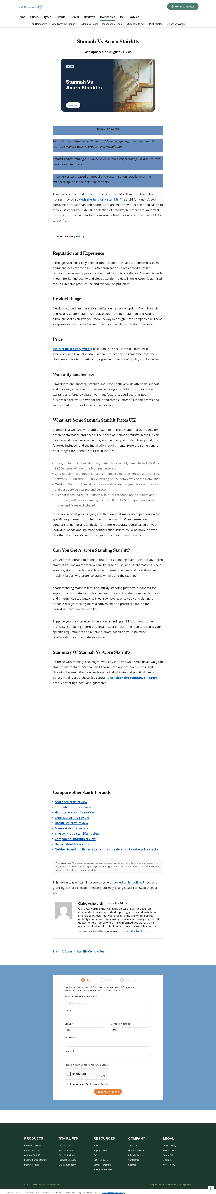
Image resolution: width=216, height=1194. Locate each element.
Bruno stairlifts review (71, 828)
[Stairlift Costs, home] (30, 6)
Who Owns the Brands (63, 24)
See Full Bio (137, 931)
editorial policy (130, 882)
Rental (74, 17)
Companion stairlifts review (75, 839)
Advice (134, 17)
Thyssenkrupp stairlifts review (77, 833)
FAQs (96, 1155)
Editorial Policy (135, 1155)
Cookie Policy (169, 1155)
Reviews (89, 17)
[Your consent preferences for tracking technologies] (211, 1189)
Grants (61, 17)
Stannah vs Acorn (176, 24)
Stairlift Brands (66, 1150)
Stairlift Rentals (31, 1164)
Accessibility (169, 1164)
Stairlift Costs (63, 951)
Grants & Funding (67, 1164)
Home (21, 17)
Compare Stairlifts (102, 1164)
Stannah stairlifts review (73, 807)
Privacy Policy (169, 1145)
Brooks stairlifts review (72, 818)
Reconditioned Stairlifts (35, 1159)
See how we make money (113, 1192)
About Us (132, 1145)
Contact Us (133, 1159)
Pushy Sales (155, 24)
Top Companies (39, 24)
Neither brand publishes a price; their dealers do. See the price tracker (107, 849)
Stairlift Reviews (67, 1155)
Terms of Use (169, 1150)
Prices (34, 17)
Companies (107, 17)
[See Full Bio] (148, 931)
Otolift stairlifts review (71, 823)
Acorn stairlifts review (71, 802)
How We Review (136, 1150)
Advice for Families (103, 1169)
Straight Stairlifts (32, 1145)
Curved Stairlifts (32, 1150)
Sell (122, 17)
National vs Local (89, 24)
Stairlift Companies (90, 951)
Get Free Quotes (184, 6)
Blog (96, 1145)
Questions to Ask (136, 24)
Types (48, 17)
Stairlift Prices (66, 1145)
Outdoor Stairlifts (32, 1155)
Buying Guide (100, 1150)
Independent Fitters (112, 24)
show (78, 236)
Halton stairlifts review (72, 844)
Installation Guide (67, 1159)
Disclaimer (168, 1159)
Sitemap (132, 1164)
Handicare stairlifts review (74, 812)
